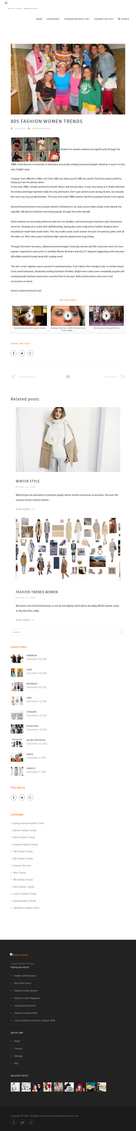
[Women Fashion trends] (47, 1087)
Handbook (32, 655)
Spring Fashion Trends (24, 900)
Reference (32, 683)
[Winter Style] (68, 439)
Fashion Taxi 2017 (104, 18)
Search (125, 18)
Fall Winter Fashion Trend (26, 907)
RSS (16, 1063)
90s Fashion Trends (23, 879)
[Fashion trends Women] (68, 550)
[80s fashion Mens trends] (69, 1087)
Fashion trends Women (37, 592)
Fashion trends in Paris (25, 1013)
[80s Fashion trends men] (58, 1087)
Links (29, 697)
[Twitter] (22, 353)
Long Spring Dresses (25, 1005)
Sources (31, 768)
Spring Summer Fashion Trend (28, 823)
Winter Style (28, 481)
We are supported (36, 740)
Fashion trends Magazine (27, 998)
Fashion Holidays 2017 (77, 18)
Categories (53, 18)
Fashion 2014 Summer (25, 975)
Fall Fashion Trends (23, 851)
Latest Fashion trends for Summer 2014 (34, 1020)
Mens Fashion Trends (24, 837)
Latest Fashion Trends (24, 893)
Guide (29, 669)
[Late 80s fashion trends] (90, 1087)
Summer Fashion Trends (25, 844)
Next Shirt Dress (22, 983)
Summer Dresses (22, 865)
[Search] (121, 632)
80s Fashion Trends (41, 128)
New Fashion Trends (23, 886)
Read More (23, 509)
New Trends (19, 872)
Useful (30, 754)
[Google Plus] (30, 353)
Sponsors (31, 711)
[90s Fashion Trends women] (36, 1087)
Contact (18, 1048)
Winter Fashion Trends (24, 830)
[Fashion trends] (21, 5)
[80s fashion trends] (80, 1087)
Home (39, 18)
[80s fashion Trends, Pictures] (101, 1087)
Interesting (32, 726)
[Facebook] (14, 353)
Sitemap (18, 1056)
